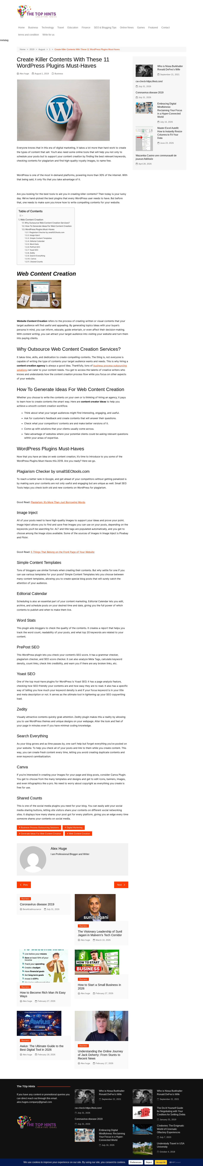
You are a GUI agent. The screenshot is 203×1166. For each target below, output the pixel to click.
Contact (165, 27)
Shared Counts (36, 262)
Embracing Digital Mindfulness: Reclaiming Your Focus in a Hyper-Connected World (169, 110)
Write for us (48, 34)
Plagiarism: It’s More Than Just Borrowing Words (58, 502)
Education (72, 27)
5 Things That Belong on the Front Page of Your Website (62, 551)
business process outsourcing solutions (40, 827)
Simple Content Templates (41, 238)
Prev (25, 884)
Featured (153, 27)
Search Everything (37, 256)
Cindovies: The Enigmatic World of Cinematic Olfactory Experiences (170, 1129)
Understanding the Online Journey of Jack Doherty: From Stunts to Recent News (100, 1055)
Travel (60, 27)
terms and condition (28, 34)
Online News (127, 27)
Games (141, 27)
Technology (48, 27)
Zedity (32, 253)
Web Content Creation (31, 219)
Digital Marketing (74, 827)
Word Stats (34, 244)
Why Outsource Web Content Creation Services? (47, 223)
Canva (33, 259)
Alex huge (24, 73)
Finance (86, 27)
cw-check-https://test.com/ (149, 81)
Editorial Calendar (37, 241)
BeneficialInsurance (32, 909)
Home (21, 27)
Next (119, 884)
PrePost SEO (35, 247)
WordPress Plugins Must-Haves (39, 229)
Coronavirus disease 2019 (37, 904)
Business (33, 27)
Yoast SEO (34, 250)
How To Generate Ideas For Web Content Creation (48, 226)
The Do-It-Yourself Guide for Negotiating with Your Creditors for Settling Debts (171, 1111)
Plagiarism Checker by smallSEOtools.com (46, 232)
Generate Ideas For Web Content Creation (41, 833)
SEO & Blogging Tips (105, 27)
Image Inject (35, 235)
